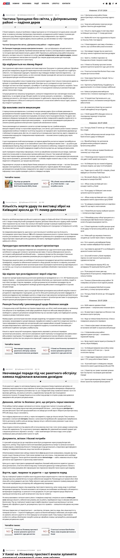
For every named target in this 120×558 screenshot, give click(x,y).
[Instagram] (106, 3)
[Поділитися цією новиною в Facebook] (15, 27)
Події (36, 3)
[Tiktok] (109, 3)
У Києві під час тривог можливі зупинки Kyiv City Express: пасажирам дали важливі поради (97, 372)
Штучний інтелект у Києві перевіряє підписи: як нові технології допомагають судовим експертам (96, 258)
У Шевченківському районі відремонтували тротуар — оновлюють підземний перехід (95, 334)
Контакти (66, 3)
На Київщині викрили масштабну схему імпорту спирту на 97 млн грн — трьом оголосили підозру (97, 350)
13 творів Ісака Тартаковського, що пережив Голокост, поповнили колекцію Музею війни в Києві (98, 100)
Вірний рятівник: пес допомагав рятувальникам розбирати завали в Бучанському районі (94, 143)
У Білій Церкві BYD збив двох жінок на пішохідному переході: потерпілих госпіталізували (96, 116)
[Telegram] (103, 3)
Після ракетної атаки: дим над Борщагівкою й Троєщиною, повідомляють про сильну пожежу (98, 273)
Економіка (26, 3)
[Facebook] (113, 3)
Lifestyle (55, 3)
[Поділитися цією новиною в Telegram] (65, 27)
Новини (16, 3)
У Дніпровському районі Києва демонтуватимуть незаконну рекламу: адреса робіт (97, 17)
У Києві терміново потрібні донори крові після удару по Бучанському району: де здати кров (97, 228)
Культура (45, 3)
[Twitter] (116, 3)
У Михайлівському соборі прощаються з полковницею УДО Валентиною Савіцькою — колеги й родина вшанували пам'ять (97, 219)
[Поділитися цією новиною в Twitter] (40, 27)
